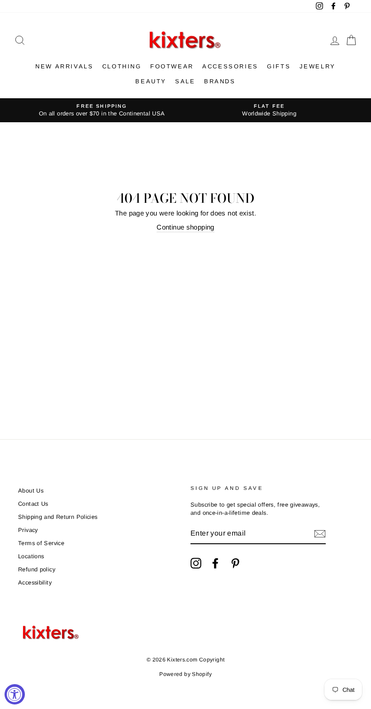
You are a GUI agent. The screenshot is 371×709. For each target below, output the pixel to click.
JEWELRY (318, 66)
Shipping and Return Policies (58, 516)
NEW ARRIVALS (64, 66)
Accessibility (35, 582)
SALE (185, 81)
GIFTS (278, 66)
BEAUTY (150, 81)
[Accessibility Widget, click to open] (15, 694)
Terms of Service (41, 543)
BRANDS (220, 81)
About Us (30, 490)
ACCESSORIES (230, 66)
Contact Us (33, 503)
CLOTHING (122, 66)
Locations (31, 556)
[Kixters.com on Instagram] (195, 563)
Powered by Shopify (185, 674)
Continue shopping (185, 227)
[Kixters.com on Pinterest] (235, 563)
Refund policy (36, 569)
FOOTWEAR (172, 66)
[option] (102, 110)
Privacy (28, 530)
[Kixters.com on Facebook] (215, 563)
